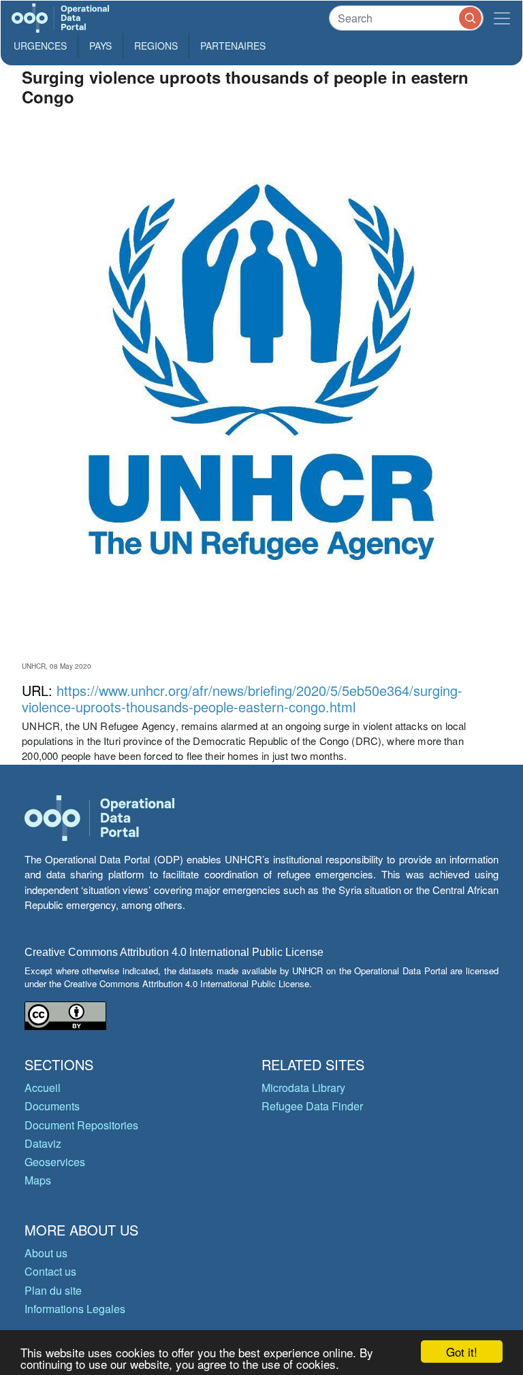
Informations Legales (75, 1308)
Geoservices (55, 1162)
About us (46, 1253)
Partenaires (233, 45)
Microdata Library (303, 1087)
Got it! (461, 1351)
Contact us (50, 1271)
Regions (156, 45)
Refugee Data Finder (312, 1106)
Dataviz (43, 1143)
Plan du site (53, 1290)
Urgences (40, 45)
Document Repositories (81, 1125)
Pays (100, 45)
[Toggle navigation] (502, 18)
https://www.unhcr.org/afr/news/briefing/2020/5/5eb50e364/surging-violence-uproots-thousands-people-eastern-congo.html (242, 698)
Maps (38, 1180)
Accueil (43, 1087)
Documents (52, 1106)
